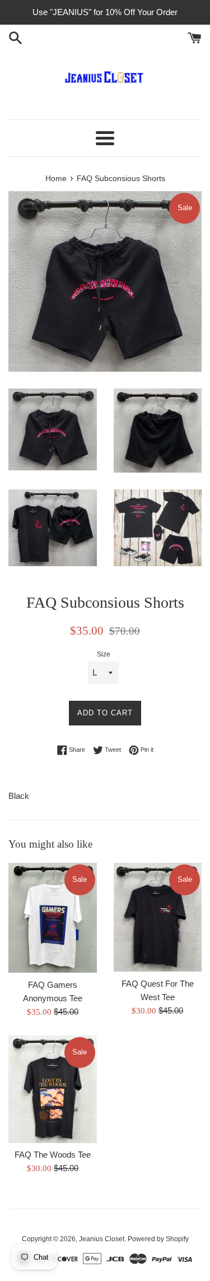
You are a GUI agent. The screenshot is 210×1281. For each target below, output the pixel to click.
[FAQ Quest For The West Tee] (158, 917)
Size (103, 654)
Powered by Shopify (158, 1239)
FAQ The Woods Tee (53, 1154)
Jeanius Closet (101, 1239)
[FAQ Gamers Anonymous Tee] (52, 918)
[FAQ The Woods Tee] (52, 1089)
